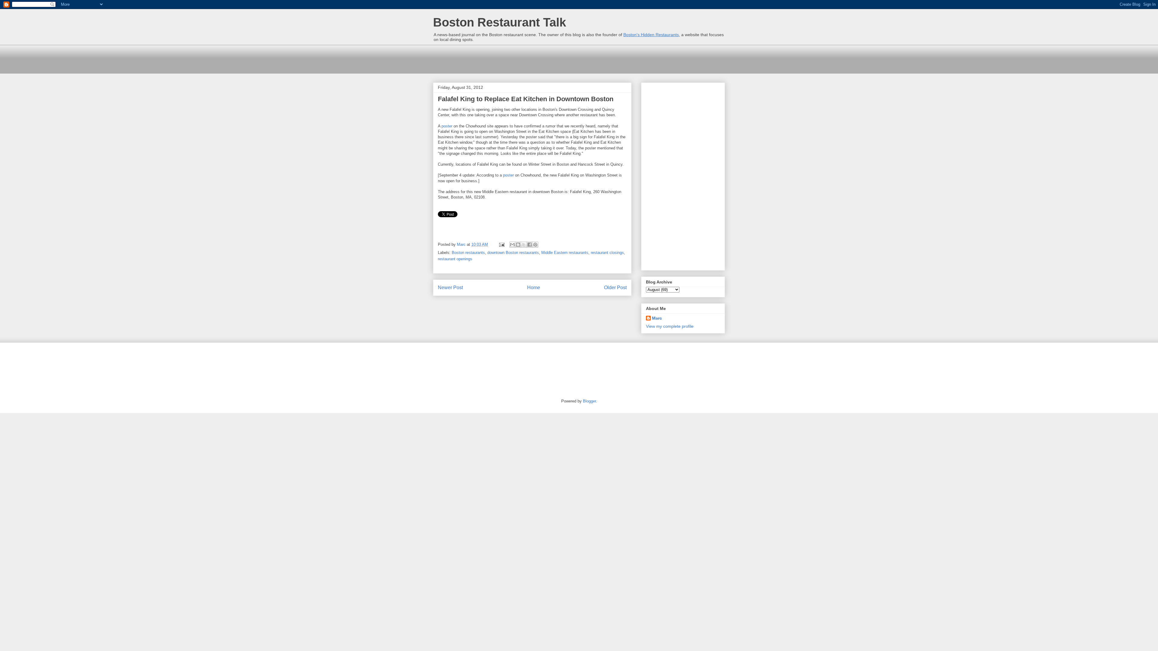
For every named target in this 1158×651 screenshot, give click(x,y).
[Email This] (512, 245)
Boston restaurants (468, 252)
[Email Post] (501, 244)
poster (446, 126)
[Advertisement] (543, 58)
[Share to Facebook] (530, 245)
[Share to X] (524, 245)
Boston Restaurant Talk (499, 22)
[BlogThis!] (518, 245)
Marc (657, 318)
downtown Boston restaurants (513, 252)
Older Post (615, 287)
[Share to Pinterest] (535, 245)
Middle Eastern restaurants (564, 252)
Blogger (589, 401)
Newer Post (450, 287)
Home (533, 287)
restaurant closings (607, 252)
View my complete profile (670, 326)
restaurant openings (455, 259)
